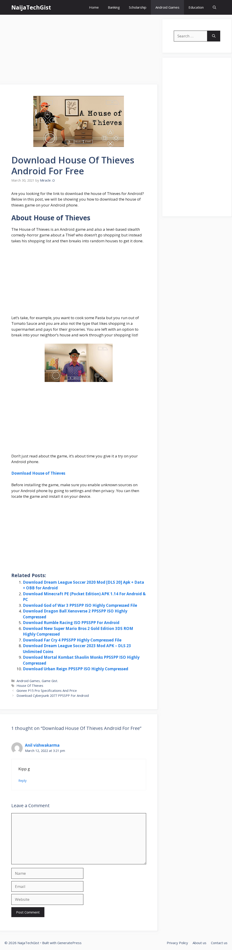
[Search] (213, 36)
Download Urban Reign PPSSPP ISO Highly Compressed (75, 668)
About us (199, 942)
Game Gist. (50, 681)
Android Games (167, 7)
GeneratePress (69, 942)
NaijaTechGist (31, 7)
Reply (22, 780)
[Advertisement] (79, 51)
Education (196, 7)
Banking (114, 7)
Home (94, 7)
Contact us (219, 942)
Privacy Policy (177, 942)
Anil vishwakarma (42, 745)
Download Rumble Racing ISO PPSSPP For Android (71, 622)
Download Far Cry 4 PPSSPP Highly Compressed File (72, 640)
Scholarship (137, 7)
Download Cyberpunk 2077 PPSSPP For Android (53, 695)
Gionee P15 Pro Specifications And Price (47, 690)
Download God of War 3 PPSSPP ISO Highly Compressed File (80, 605)
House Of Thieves (30, 685)
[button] (214, 7)
